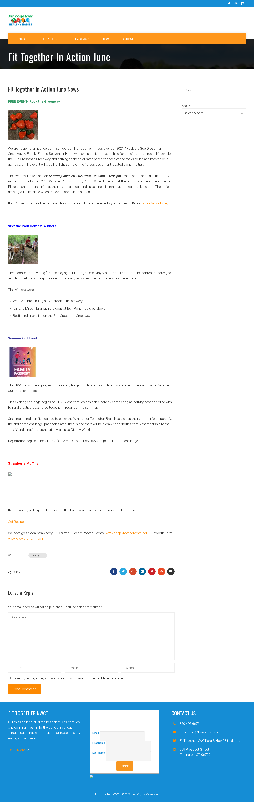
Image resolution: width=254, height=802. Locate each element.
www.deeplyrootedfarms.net (126, 533)
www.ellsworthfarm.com (26, 538)
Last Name (99, 753)
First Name (99, 743)
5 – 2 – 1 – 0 (50, 38)
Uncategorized (37, 555)
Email (96, 733)
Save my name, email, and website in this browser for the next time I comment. (70, 678)
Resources (80, 38)
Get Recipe (16, 522)
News (106, 38)
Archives (188, 106)
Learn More (16, 750)
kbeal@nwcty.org (155, 203)
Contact (128, 38)
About (22, 38)
